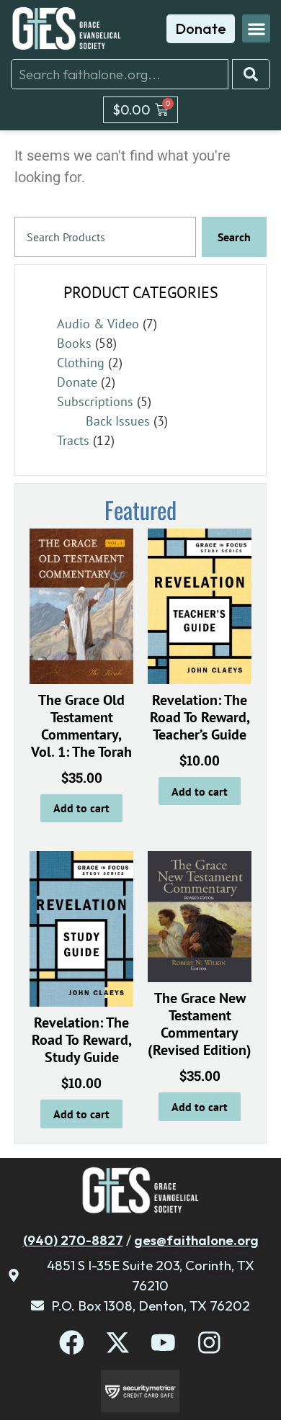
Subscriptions (95, 401)
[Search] (251, 74)
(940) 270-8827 (73, 1240)
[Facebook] (71, 1342)
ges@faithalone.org (196, 1240)
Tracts (73, 440)
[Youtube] (163, 1342)
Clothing (80, 362)
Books (74, 343)
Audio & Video (98, 323)
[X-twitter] (117, 1342)
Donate (77, 382)
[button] (256, 28)
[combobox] (119, 74)
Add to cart (81, 808)
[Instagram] (209, 1342)
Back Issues (118, 421)
